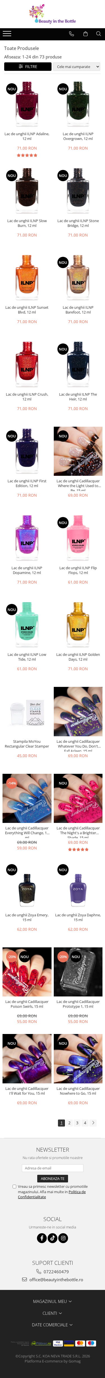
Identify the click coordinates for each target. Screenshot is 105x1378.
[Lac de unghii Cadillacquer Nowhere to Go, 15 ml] (78, 1058)
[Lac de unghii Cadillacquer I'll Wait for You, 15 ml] (27, 1058)
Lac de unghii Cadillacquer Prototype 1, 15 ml (78, 1004)
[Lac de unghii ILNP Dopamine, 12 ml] (27, 538)
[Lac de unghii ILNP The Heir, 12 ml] (78, 364)
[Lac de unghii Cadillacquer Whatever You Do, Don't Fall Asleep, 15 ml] (78, 711)
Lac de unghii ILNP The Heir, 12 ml (78, 397)
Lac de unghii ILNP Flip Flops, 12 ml (78, 570)
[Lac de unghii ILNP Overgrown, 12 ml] (78, 104)
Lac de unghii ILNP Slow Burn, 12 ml (27, 223)
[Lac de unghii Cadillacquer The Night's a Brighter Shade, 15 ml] (78, 798)
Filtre (30, 66)
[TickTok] (52, 1238)
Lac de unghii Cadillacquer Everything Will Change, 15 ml (27, 832)
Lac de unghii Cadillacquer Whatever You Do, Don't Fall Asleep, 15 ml (78, 745)
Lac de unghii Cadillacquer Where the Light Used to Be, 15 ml (78, 485)
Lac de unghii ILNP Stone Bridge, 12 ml (78, 223)
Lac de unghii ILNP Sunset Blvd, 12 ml (26, 310)
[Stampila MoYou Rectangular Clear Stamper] (27, 711)
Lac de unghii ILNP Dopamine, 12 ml (26, 570)
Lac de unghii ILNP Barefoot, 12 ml (78, 310)
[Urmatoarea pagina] (93, 1123)
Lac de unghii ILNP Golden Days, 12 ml (78, 657)
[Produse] (8, 35)
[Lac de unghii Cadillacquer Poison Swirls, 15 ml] (27, 972)
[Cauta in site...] (98, 34)
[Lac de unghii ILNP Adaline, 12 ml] (27, 104)
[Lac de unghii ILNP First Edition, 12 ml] (27, 451)
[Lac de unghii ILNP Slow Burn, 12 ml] (27, 191)
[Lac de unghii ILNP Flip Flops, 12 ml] (78, 538)
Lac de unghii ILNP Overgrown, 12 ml (78, 136)
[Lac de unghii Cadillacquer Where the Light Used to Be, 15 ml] (78, 451)
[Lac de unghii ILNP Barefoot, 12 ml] (78, 278)
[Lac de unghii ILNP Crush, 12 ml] (27, 364)
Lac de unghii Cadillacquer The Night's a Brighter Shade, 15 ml (78, 832)
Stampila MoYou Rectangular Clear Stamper (27, 744)
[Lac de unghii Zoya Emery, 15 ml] (27, 885)
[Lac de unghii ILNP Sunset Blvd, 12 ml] (27, 278)
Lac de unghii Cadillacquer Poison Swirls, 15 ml (26, 1004)
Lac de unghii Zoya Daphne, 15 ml (78, 917)
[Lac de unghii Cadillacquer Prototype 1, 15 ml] (78, 972)
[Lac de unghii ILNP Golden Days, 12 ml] (78, 625)
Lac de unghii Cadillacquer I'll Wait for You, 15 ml (26, 1091)
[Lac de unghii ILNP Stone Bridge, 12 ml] (78, 191)
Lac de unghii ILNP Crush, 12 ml (27, 397)
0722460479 (56, 1271)
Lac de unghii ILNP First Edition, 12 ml (27, 483)
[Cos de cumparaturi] (86, 34)
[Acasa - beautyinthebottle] (53, 14)
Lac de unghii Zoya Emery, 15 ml (26, 917)
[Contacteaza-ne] (71, 34)
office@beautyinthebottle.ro (55, 1279)
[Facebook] (42, 1238)
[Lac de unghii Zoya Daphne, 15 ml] (78, 885)
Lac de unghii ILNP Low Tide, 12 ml (27, 657)
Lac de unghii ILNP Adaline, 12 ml (26, 136)
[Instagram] (63, 1238)
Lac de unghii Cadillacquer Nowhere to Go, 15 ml (78, 1091)
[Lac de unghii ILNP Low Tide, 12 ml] (27, 625)
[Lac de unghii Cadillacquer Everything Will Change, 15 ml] (27, 798)
